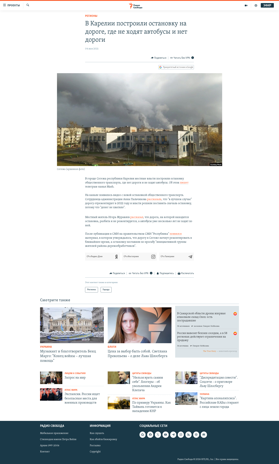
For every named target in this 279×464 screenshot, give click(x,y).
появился (176, 234)
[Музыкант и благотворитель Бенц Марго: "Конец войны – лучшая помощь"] (72, 325)
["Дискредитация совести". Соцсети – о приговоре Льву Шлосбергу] (186, 377)
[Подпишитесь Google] (143, 435)
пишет (184, 182)
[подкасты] (256, 5)
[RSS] (188, 435)
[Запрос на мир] (51, 377)
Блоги (112, 347)
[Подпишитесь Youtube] (165, 435)
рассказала (154, 199)
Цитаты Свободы (141, 373)
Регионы (91, 16)
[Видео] (246, 5)
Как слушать (97, 433)
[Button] (158, 58)
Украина (46, 347)
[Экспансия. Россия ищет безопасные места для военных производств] (51, 394)
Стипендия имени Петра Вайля (58, 439)
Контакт (45, 452)
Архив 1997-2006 (49, 445)
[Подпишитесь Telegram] (173, 435)
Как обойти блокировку (103, 439)
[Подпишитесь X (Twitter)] (158, 435)
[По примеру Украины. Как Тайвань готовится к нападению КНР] (119, 403)
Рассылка (95, 445)
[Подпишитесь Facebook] (150, 435)
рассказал (136, 217)
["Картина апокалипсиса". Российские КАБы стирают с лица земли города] (186, 398)
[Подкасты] (196, 435)
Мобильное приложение (54, 433)
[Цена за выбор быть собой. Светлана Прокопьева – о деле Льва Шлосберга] (139, 325)
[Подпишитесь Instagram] (181, 435)
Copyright (95, 452)
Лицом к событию (75, 373)
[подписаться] (204, 435)
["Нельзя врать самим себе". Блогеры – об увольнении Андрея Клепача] (119, 377)
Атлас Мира (71, 390)
